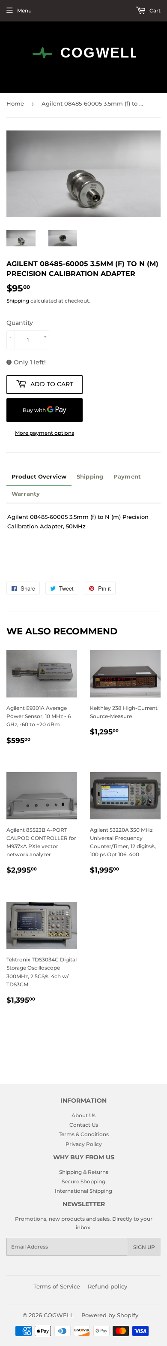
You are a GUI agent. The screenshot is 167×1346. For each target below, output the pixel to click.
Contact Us (83, 1125)
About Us (83, 1115)
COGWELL (59, 1315)
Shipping (17, 300)
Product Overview (39, 476)
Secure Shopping (83, 1181)
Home (15, 103)
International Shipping (83, 1191)
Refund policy (107, 1286)
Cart (154, 10)
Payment (127, 476)
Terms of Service (56, 1286)
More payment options (44, 433)
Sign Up (144, 1247)
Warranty (26, 494)
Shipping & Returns (83, 1172)
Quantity (19, 323)
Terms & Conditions (84, 1134)
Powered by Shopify (109, 1315)
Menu (24, 10)
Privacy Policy (84, 1144)
